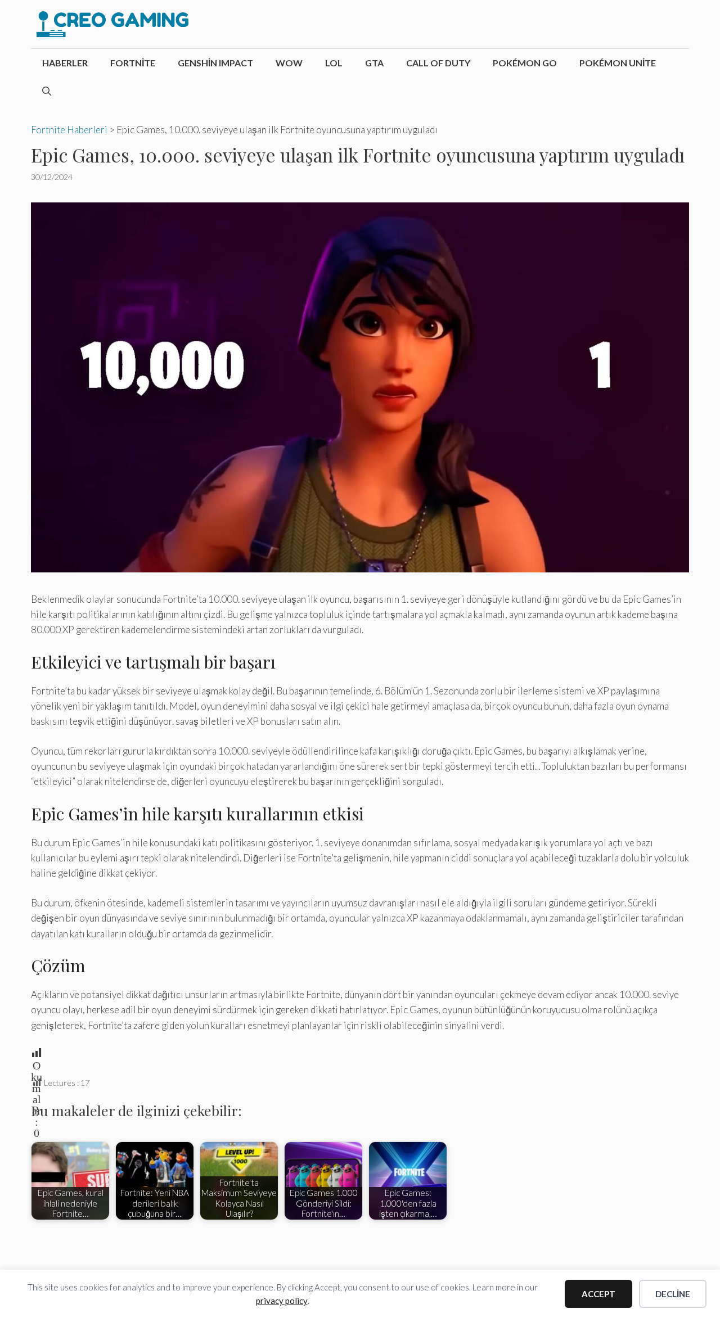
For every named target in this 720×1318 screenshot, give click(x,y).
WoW (289, 62)
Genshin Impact (215, 62)
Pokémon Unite (617, 62)
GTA (374, 62)
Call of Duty (438, 62)
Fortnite (132, 62)
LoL (334, 62)
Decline (672, 1294)
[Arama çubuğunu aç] (46, 91)
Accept (598, 1294)
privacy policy (282, 1301)
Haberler (65, 62)
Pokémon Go (525, 62)
